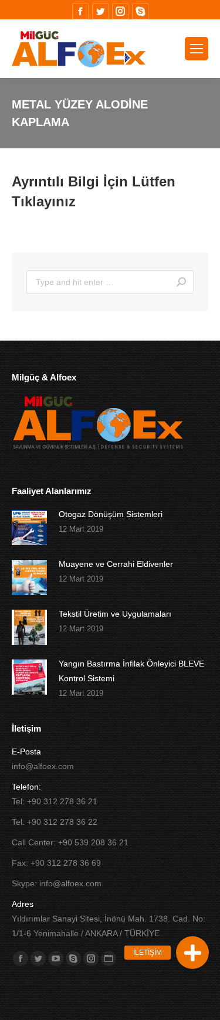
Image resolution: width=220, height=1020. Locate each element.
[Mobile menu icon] (196, 48)
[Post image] (29, 527)
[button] (192, 952)
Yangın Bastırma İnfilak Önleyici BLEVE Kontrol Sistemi (131, 671)
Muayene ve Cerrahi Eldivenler (116, 564)
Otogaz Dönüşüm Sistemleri (111, 514)
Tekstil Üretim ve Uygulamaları (115, 613)
